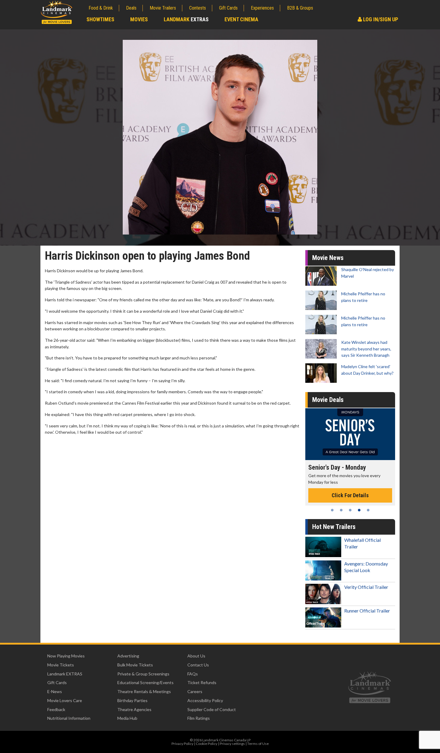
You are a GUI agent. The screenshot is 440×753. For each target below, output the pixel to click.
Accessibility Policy (205, 700)
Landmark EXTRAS (64, 673)
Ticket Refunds (201, 682)
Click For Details (350, 489)
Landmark (186, 19)
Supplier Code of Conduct (211, 709)
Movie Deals (328, 399)
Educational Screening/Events (145, 682)
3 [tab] (350, 510)
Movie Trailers (163, 8)
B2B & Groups (300, 8)
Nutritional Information (68, 718)
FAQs (192, 673)
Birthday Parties (132, 700)
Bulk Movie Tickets (135, 664)
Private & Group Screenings (143, 673)
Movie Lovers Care (64, 700)
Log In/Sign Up (380, 19)
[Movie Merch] (350, 434)
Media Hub (127, 718)
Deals (131, 8)
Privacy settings (232, 743)
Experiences (262, 8)
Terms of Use (258, 743)
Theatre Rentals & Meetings (144, 691)
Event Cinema (241, 19)
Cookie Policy (206, 743)
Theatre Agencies (134, 709)
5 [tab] (368, 510)
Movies (139, 19)
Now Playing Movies (66, 655)
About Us (196, 655)
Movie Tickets (60, 664)
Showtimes (100, 19)
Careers (194, 691)
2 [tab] (341, 510)
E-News (54, 691)
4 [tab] (359, 510)
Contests (197, 8)
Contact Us (198, 664)
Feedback (56, 709)
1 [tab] (332, 510)
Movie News (328, 257)
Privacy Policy (182, 743)
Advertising (128, 655)
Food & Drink (101, 8)
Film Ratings (198, 718)
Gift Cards (228, 8)
